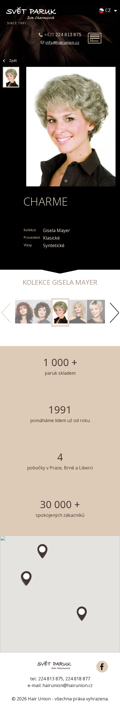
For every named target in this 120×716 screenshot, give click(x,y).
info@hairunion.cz (62, 42)
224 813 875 (50, 679)
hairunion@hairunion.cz (67, 685)
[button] (26, 578)
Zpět (13, 60)
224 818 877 (77, 679)
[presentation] (5, 313)
